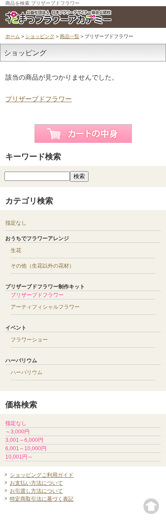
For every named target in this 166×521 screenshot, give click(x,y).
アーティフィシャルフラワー (45, 307)
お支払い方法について (36, 483)
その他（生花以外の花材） (42, 266)
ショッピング (39, 36)
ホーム (12, 36)
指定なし (16, 223)
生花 (16, 250)
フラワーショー (29, 340)
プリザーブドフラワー (38, 99)
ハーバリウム (26, 372)
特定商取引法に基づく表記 (41, 499)
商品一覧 (69, 36)
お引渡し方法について (36, 491)
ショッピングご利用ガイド (41, 475)
